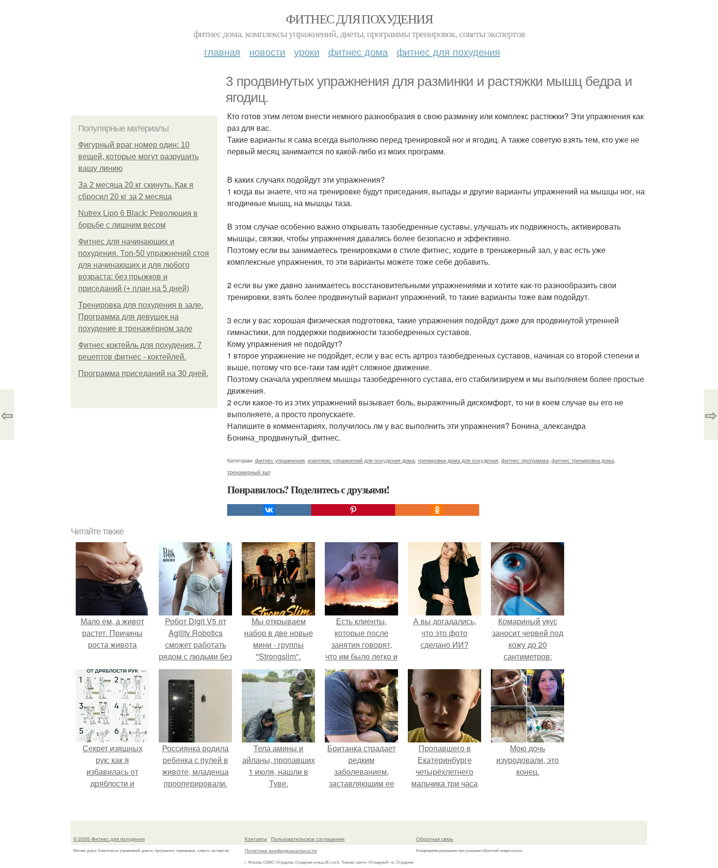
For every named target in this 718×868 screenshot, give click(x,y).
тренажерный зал (248, 472)
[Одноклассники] (437, 510)
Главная (222, 51)
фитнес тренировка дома (582, 460)
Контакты (256, 838)
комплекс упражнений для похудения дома (361, 460)
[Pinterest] (353, 510)
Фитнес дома (358, 51)
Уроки (306, 51)
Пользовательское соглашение (308, 838)
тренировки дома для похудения (458, 460)
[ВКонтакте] (269, 510)
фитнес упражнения (280, 460)
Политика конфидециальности (281, 850)
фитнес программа (525, 460)
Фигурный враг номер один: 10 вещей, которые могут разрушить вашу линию (138, 156)
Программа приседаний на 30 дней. (143, 373)
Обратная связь (434, 838)
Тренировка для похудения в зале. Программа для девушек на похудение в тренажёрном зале (140, 317)
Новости (267, 51)
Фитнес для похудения (359, 18)
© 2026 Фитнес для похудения (109, 838)
